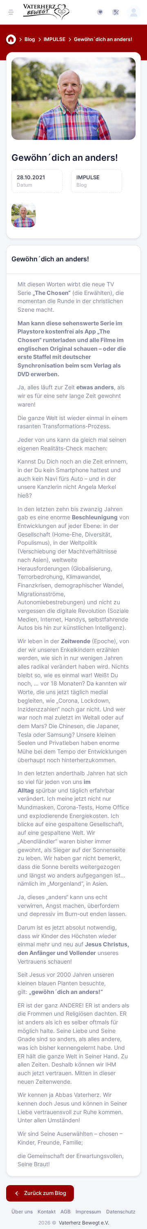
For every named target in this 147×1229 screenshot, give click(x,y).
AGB (65, 1211)
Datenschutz (121, 1211)
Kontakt (47, 1211)
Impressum (88, 1211)
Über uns (22, 1211)
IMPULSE (54, 39)
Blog (29, 39)
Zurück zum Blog (44, 1193)
